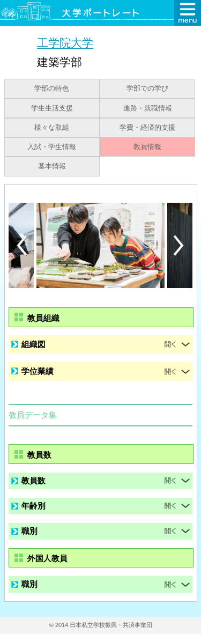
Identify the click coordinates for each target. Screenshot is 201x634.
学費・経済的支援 (147, 127)
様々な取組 (51, 127)
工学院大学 (65, 42)
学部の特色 (51, 88)
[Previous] (22, 245)
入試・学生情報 (51, 147)
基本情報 (52, 166)
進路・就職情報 (147, 108)
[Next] (179, 245)
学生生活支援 (52, 108)
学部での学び (147, 88)
